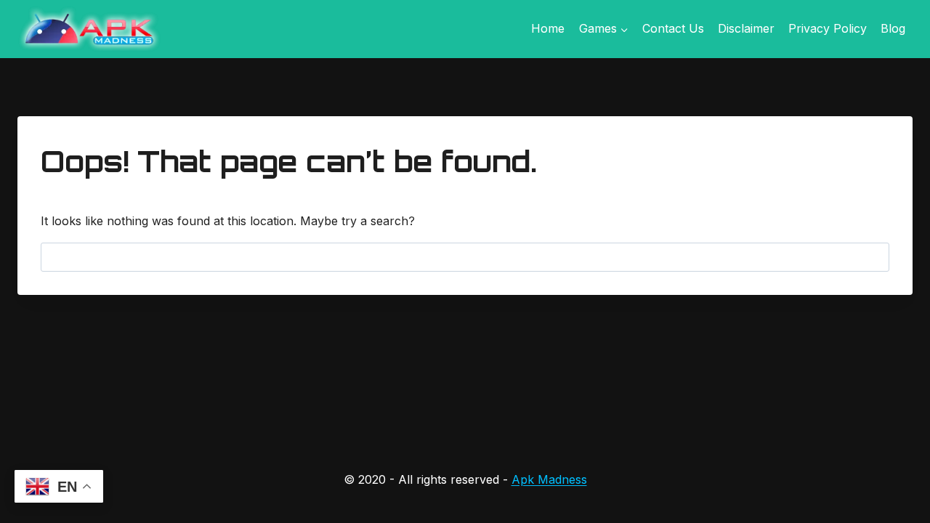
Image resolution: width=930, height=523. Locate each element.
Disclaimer (746, 28)
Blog (893, 28)
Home (548, 28)
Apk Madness (549, 479)
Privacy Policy (827, 28)
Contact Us (673, 28)
